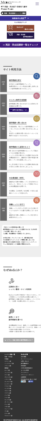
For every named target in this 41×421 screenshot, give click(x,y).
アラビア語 (7, 386)
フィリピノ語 (8, 372)
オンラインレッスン (27, 359)
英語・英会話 (8, 356)
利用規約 (23, 366)
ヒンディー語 (8, 384)
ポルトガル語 (8, 377)
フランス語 (7, 366)
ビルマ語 (7, 413)
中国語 (6, 359)
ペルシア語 (7, 391)
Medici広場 (24, 354)
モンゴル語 (7, 400)
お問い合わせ (25, 361)
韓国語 (6, 368)
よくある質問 (25, 370)
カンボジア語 (8, 381)
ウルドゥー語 (8, 415)
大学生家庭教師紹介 (27, 368)
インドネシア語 (9, 363)
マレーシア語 (8, 409)
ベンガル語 (7, 388)
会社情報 (23, 356)
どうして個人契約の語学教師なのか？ (20, 340)
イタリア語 (7, 379)
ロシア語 (7, 370)
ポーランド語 (8, 402)
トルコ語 (7, 397)
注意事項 (23, 377)
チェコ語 (7, 404)
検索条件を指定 (18, 18)
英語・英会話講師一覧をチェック (21, 44)
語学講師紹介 (25, 363)
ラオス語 (7, 406)
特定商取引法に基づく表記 (29, 379)
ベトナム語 (7, 393)
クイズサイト (25, 372)
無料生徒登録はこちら (20, 110)
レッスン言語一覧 (9, 354)
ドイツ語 (7, 375)
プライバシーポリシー (27, 375)
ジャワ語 (7, 395)
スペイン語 (7, 361)
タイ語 (6, 411)
